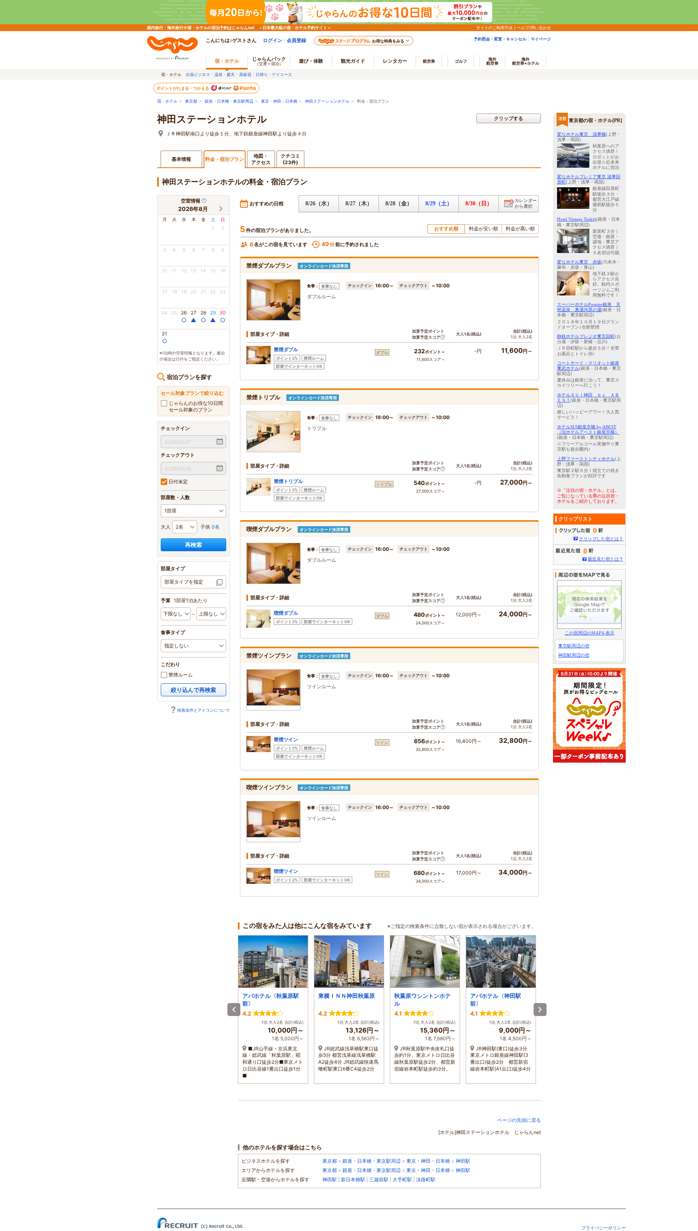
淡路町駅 (425, 1179)
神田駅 (463, 1161)
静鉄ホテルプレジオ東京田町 (586, 336)
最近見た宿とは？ (605, 558)
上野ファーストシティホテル (586, 458)
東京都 (191, 101)
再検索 (193, 544)
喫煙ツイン (286, 871)
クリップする (508, 118)
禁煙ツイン (286, 739)
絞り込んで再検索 (193, 689)
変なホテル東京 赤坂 (579, 261)
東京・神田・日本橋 (279, 101)
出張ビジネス (198, 74)
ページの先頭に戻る (519, 1120)
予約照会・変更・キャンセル (500, 38)
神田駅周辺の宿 (573, 655)
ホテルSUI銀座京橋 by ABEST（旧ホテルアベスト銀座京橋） (588, 429)
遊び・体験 (311, 61)
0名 (216, 527)
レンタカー (395, 61)
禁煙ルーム (180, 675)
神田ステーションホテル (327, 101)
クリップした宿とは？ (601, 538)
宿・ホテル (167, 101)
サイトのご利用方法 (494, 27)
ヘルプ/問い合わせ (534, 27)
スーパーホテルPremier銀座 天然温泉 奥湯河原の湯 (588, 307)
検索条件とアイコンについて (203, 710)
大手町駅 (402, 1179)
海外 (492, 61)
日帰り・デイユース (274, 74)
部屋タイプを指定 (183, 582)
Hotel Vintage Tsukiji (576, 219)
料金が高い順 (520, 229)
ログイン (272, 40)
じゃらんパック (269, 61)
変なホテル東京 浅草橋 (581, 134)
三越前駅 (379, 1179)
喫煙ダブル (286, 613)
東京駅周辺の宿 (573, 645)
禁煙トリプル (288, 481)
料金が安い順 (483, 229)
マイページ (541, 38)
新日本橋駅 (353, 1179)
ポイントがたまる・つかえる (183, 88)
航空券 (429, 61)
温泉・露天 (224, 74)
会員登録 (296, 40)
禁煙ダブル (286, 349)
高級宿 (245, 74)
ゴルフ (461, 61)
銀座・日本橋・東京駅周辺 (229, 101)
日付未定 (177, 481)
